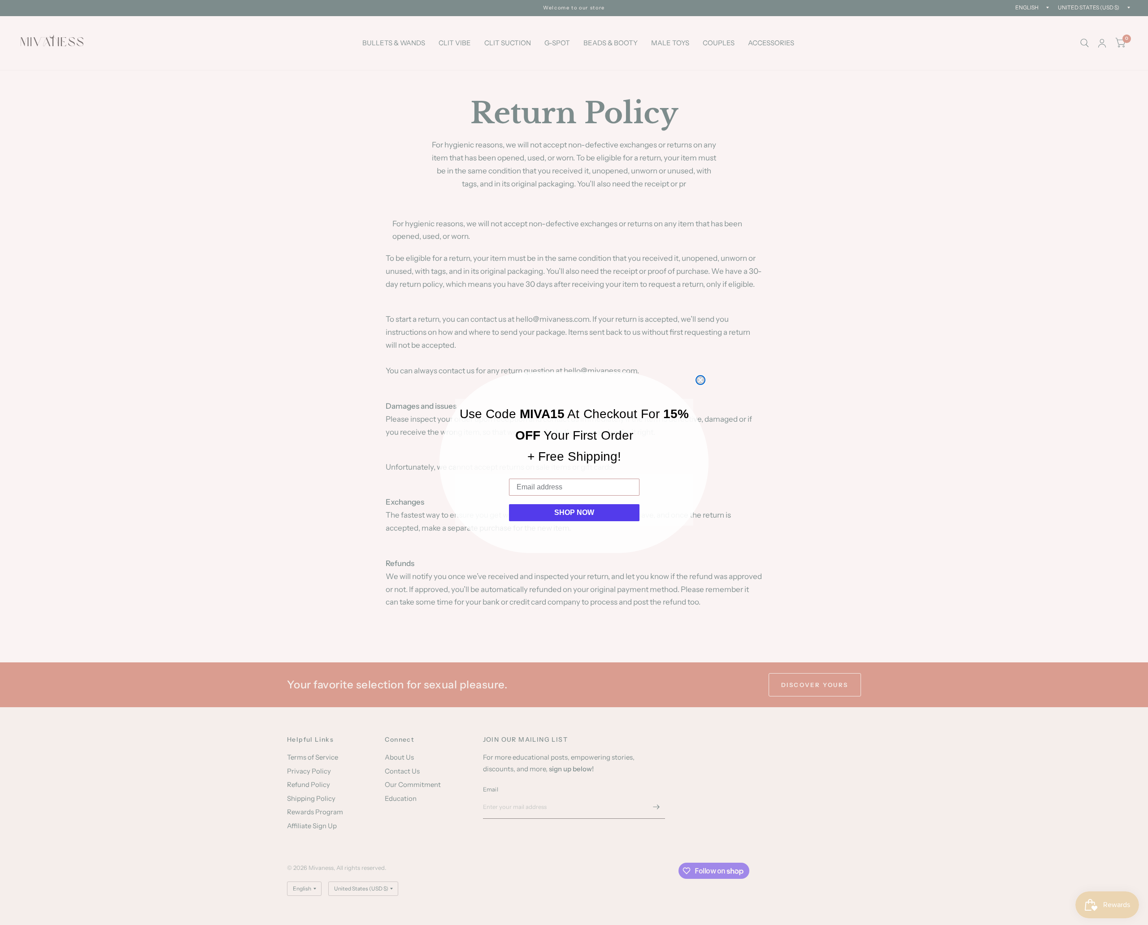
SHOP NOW (574, 512)
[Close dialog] (700, 380)
